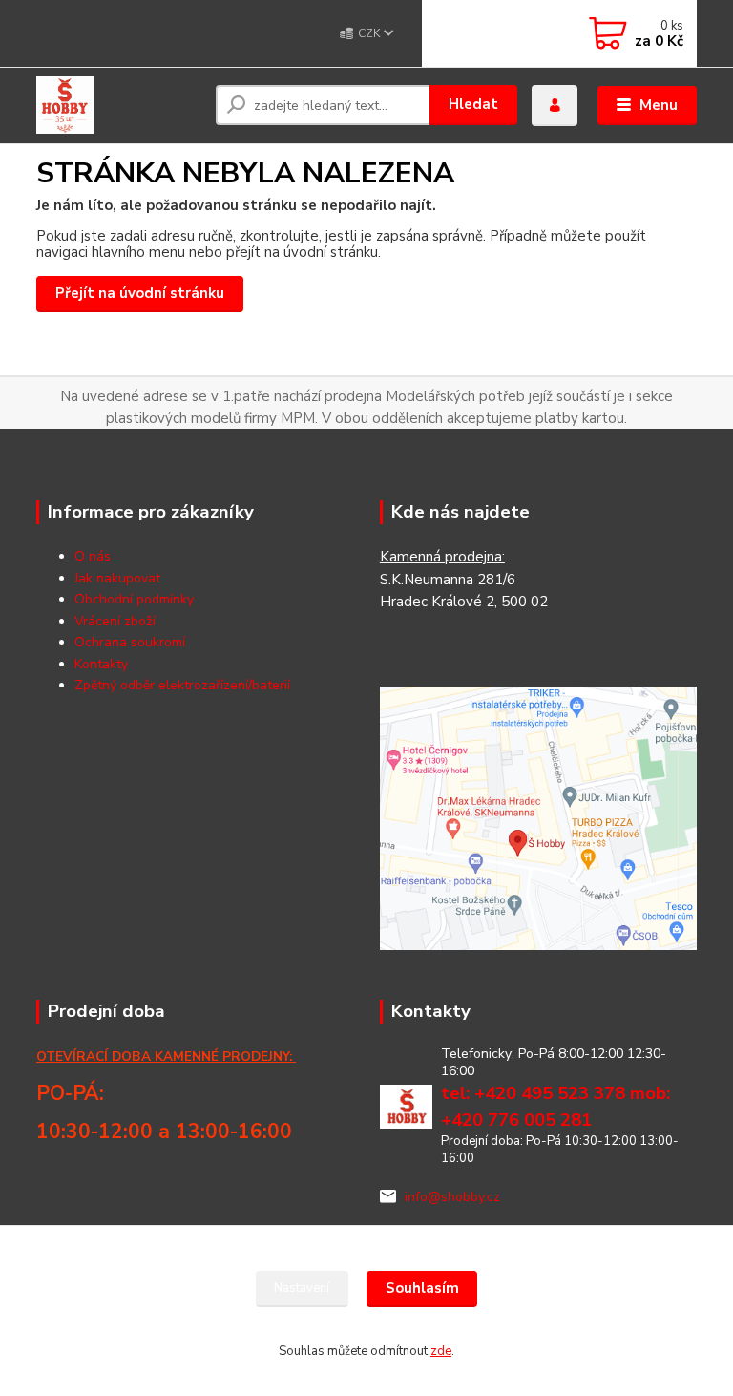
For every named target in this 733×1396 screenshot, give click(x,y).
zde (440, 1351)
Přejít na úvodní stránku (139, 293)
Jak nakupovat (117, 578)
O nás (92, 556)
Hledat (473, 104)
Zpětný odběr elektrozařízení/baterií (182, 685)
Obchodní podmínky (134, 599)
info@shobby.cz (452, 1197)
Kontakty (101, 664)
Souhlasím (422, 1288)
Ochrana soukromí (129, 642)
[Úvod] (118, 105)
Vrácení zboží (115, 621)
